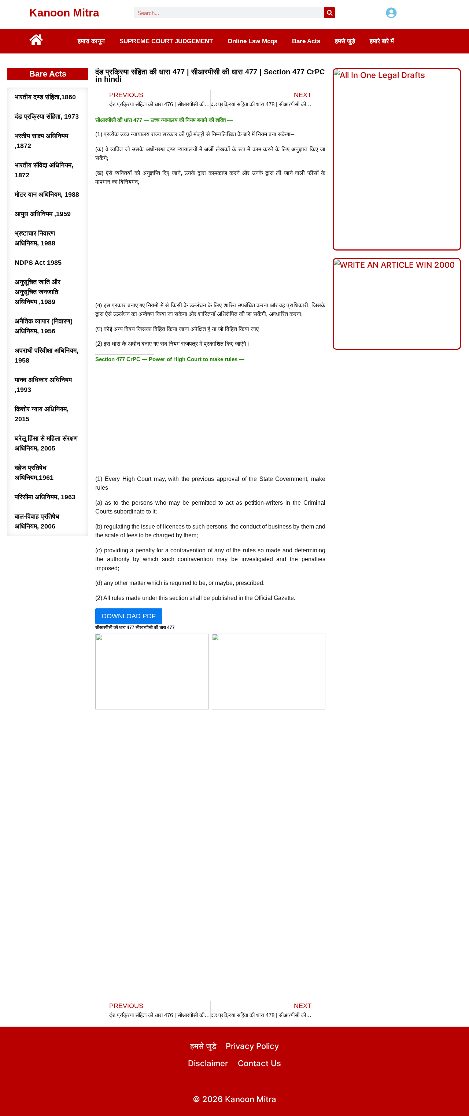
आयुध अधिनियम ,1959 (43, 214)
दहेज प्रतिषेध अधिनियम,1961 (34, 472)
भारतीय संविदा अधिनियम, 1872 (44, 170)
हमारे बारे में (382, 41)
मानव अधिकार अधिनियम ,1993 (43, 384)
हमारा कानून (91, 41)
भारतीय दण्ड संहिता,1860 (45, 97)
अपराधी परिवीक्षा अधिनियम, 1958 (46, 355)
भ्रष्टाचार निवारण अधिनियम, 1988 (35, 238)
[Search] (329, 12)
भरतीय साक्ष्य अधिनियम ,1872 (41, 140)
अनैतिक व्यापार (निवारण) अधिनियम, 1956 (44, 326)
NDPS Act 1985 (38, 262)
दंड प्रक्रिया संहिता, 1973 (47, 116)
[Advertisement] (210, 244)
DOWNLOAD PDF (129, 616)
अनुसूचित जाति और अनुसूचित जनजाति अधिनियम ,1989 (37, 291)
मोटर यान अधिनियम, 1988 (47, 194)
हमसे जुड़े (345, 41)
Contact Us (259, 1063)
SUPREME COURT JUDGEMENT (166, 41)
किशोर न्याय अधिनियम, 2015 (42, 414)
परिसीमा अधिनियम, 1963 (45, 497)
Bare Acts (306, 41)
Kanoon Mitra (64, 13)
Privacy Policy (252, 1046)
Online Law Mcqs (252, 41)
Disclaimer (208, 1063)
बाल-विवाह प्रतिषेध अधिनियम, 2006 (37, 521)
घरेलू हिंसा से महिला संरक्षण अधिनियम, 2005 (46, 443)
